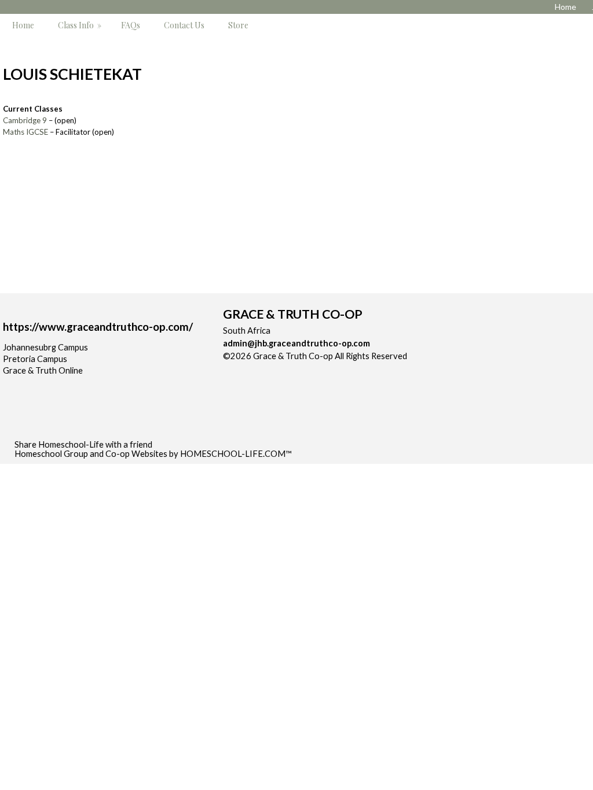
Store (238, 25)
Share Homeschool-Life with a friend (83, 444)
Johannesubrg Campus (45, 347)
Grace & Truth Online (43, 370)
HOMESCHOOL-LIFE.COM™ (236, 454)
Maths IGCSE (25, 131)
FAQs (130, 25)
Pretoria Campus (35, 359)
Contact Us (184, 25)
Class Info (80, 25)
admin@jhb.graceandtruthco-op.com (296, 343)
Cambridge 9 (25, 120)
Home (23, 25)
